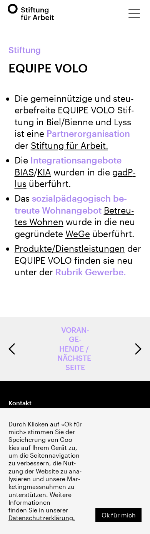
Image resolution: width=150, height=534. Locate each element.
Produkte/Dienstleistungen (70, 248)
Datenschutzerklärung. (41, 517)
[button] (134, 13)
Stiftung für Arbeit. (69, 145)
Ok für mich (119, 515)
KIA (44, 172)
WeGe (77, 233)
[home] (31, 12)
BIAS (24, 172)
